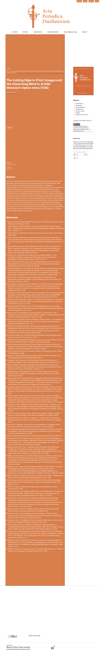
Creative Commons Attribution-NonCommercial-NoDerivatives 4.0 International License (81, 129)
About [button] (84, 32)
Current (14, 32)
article (9, 127)
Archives (25, 32)
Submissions (38, 32)
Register (91, 1)
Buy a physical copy (70, 32)
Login (97, 1)
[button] (78, 155)
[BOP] (18, 648)
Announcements (53, 32)
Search (85, 1)
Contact (79, 1)
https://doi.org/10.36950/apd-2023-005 (83, 148)
